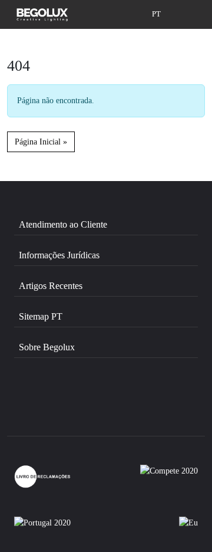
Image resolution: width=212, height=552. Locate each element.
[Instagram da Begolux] (107, 404)
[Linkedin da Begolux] (166, 404)
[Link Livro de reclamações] (42, 476)
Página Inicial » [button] (41, 141)
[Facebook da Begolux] (46, 404)
